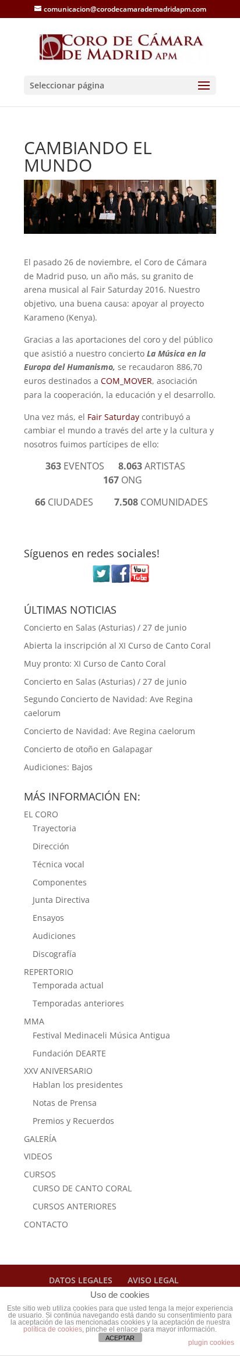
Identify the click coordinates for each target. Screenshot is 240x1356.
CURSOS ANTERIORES (75, 1206)
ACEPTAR (120, 1337)
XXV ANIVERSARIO (58, 1070)
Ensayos (48, 917)
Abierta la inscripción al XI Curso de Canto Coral (117, 645)
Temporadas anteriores (78, 1003)
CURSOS (40, 1174)
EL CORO (41, 814)
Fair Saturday (113, 416)
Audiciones (54, 935)
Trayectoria (54, 828)
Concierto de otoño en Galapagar (88, 748)
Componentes (60, 882)
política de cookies (52, 1329)
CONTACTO (46, 1224)
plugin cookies (211, 1343)
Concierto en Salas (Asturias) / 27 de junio (105, 627)
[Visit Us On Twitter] (101, 579)
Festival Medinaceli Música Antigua (101, 1035)
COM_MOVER (126, 380)
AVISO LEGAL (153, 1280)
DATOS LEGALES (80, 1280)
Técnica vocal (58, 864)
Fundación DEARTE (69, 1053)
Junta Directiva (61, 899)
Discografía (54, 953)
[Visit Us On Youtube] (139, 579)
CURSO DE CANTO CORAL (82, 1188)
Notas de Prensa (65, 1102)
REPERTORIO (48, 971)
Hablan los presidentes (78, 1084)
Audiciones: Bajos (58, 767)
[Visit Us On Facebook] (120, 579)
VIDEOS (38, 1156)
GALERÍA (40, 1138)
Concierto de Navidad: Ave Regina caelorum (109, 730)
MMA (34, 1021)
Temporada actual (68, 985)
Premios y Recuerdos (73, 1120)
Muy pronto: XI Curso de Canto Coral (95, 663)
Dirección (51, 846)
